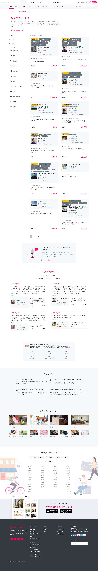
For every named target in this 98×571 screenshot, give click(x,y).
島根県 (55, 475)
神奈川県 (50, 457)
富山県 (42, 466)
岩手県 (30, 470)
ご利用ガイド (60, 529)
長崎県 (68, 475)
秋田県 (30, 475)
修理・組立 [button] (18, 6)
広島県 (55, 479)
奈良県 (55, 468)
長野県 (42, 475)
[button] (81, 2)
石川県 (42, 468)
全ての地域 (33, 457)
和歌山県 (55, 470)
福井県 (42, 470)
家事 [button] (24, 6)
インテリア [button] (37, 6)
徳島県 (55, 484)
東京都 (42, 457)
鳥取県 (55, 473)
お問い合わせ (60, 534)
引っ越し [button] (29, 6)
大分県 (68, 479)
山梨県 (42, 473)
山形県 (30, 477)
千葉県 (30, 489)
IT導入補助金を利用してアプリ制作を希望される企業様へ (35, 554)
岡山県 (55, 477)
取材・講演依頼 (34, 549)
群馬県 (30, 486)
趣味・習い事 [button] (45, 6)
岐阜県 (42, 477)
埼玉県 (58, 457)
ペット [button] (53, 6)
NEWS (45, 531)
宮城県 (30, 473)
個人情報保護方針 (34, 538)
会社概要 (32, 529)
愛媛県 (68, 466)
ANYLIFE (45, 529)
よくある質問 (60, 531)
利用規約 (32, 531)
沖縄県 (68, 486)
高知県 (68, 468)
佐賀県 (68, 473)
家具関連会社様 (34, 547)
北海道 (30, 466)
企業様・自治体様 (34, 544)
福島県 (30, 479)
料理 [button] (58, 6)
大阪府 (66, 457)
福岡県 (68, 470)
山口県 (55, 482)
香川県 (55, 486)
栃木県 (30, 484)
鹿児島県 (68, 484)
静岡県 (42, 479)
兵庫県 (55, 466)
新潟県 (30, 491)
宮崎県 (68, 482)
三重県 (42, 484)
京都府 (49, 461)
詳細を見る (67, 347)
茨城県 (30, 482)
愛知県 (42, 482)
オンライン (68, 491)
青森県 (30, 468)
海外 (68, 489)
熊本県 (68, 477)
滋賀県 (42, 486)
